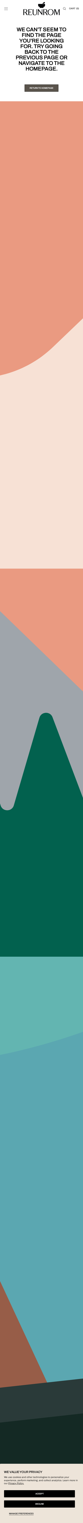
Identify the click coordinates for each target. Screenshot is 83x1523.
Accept (39, 1494)
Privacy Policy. (16, 1483)
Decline (39, 1504)
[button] (6, 8)
